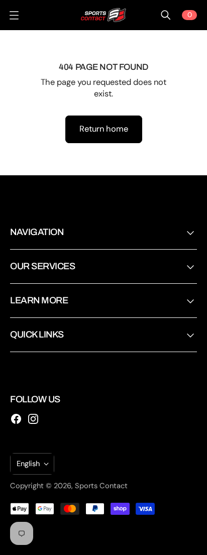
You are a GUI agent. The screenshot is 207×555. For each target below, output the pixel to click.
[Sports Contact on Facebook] (16, 419)
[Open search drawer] (166, 15)
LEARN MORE (39, 300)
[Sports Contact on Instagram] (33, 419)
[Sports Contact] (103, 15)
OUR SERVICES (42, 266)
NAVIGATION (36, 232)
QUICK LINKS (37, 334)
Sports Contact (101, 486)
